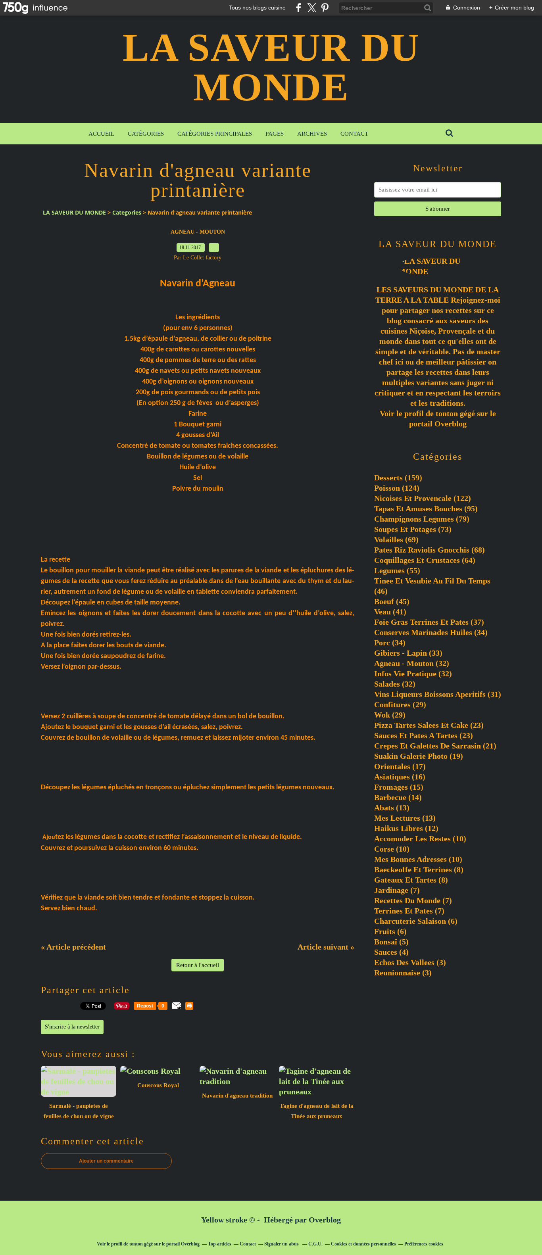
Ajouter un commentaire (106, 1161)
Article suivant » (326, 946)
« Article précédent (73, 946)
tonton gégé (455, 413)
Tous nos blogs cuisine (257, 7)
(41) (390, 611)
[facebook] (299, 7)
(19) (418, 756)
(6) (415, 921)
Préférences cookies (423, 1244)
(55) (397, 570)
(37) (429, 622)
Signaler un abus (282, 1244)
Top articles (219, 1244)
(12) (406, 828)
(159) (398, 477)
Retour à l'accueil (197, 965)
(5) (391, 941)
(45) (391, 601)
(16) (399, 776)
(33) (408, 653)
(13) (391, 807)
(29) (400, 704)
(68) (429, 549)
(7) (397, 890)
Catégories (146, 133)
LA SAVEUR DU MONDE (271, 67)
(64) (424, 560)
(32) (411, 663)
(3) (410, 962)
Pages (274, 133)
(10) (420, 838)
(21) (435, 745)
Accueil (101, 133)
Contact (354, 133)
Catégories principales (214, 133)
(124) (396, 488)
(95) (426, 508)
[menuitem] (101, 133)
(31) (437, 694)
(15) (398, 787)
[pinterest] (325, 7)
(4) (391, 952)
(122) (422, 498)
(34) (431, 632)
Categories (126, 212)
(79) (421, 518)
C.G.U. (315, 1244)
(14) (398, 797)
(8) (418, 869)
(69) (396, 539)
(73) (413, 529)
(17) (400, 766)
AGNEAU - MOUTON (198, 232)
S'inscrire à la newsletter (72, 1027)
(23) (429, 725)
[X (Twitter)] (312, 7)
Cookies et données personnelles (363, 1244)
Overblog (325, 1219)
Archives (312, 133)
